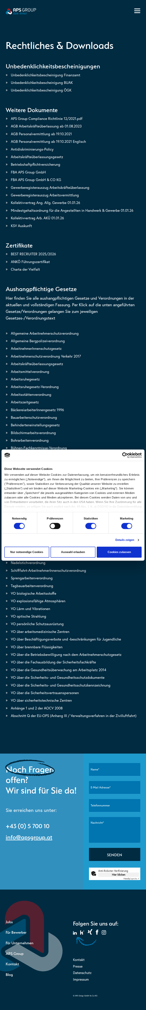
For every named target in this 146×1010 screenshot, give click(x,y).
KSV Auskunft (21, 225)
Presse (78, 966)
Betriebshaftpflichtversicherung (35, 164)
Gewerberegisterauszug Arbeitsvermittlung (45, 195)
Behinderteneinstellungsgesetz (35, 425)
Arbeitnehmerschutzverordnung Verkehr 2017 (46, 356)
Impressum (81, 979)
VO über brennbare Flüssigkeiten (37, 647)
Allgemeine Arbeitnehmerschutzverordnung (45, 333)
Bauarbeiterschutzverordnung (34, 417)
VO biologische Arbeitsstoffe (33, 593)
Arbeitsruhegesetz (25, 379)
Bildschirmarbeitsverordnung (33, 432)
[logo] (21, 13)
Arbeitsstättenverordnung (31, 394)
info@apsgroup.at (29, 836)
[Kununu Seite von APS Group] (82, 933)
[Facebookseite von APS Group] (97, 933)
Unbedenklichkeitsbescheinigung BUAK (42, 82)
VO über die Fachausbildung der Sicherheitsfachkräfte (53, 662)
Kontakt (12, 963)
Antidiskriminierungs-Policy (32, 149)
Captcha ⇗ (131, 878)
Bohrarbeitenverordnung (30, 440)
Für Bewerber (16, 932)
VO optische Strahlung (28, 616)
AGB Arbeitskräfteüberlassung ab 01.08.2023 (46, 126)
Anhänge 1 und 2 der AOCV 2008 (37, 708)
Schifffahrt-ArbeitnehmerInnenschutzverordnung (48, 570)
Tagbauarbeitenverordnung (32, 586)
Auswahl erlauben (73, 552)
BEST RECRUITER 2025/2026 (33, 254)
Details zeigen (124, 540)
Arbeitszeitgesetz (25, 402)
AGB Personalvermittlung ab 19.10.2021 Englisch (48, 141)
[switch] (55, 526)
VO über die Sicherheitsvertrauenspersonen (45, 693)
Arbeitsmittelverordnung (30, 371)
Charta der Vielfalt (25, 269)
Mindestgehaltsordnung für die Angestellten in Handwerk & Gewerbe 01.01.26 (72, 210)
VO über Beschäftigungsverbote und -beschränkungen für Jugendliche (66, 639)
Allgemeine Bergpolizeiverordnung (38, 341)
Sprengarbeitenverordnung (32, 578)
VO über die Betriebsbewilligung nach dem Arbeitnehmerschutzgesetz (66, 654)
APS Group (15, 953)
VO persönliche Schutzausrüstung (37, 624)
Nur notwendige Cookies (26, 552)
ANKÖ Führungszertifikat (30, 261)
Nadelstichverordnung (28, 562)
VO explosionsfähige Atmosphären (38, 601)
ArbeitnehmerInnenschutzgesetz (36, 348)
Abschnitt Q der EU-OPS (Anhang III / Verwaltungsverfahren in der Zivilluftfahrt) (73, 715)
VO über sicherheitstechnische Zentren (41, 700)
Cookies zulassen (119, 552)
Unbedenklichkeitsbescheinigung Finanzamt (45, 75)
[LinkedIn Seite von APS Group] (75, 933)
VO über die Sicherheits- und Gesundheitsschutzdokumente (58, 677)
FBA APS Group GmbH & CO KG (36, 179)
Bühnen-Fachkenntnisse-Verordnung (39, 448)
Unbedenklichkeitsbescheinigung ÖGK (41, 90)
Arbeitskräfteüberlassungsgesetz (37, 157)
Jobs (9, 921)
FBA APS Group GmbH (28, 172)
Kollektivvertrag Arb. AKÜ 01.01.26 (37, 218)
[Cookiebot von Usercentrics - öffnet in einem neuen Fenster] (125, 455)
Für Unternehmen (19, 942)
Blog (9, 974)
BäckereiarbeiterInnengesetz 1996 (37, 410)
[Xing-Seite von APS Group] (90, 933)
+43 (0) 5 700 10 (27, 825)
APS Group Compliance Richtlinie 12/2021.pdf (47, 118)
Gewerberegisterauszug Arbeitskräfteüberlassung (50, 187)
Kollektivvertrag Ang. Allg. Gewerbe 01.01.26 (45, 202)
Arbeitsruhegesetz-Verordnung (35, 386)
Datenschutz (82, 973)
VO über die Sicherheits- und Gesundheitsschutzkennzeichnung (60, 685)
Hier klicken (118, 874)
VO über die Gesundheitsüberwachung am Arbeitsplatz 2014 (58, 670)
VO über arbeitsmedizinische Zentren (40, 631)
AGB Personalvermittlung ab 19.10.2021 (41, 134)
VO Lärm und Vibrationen (30, 608)
